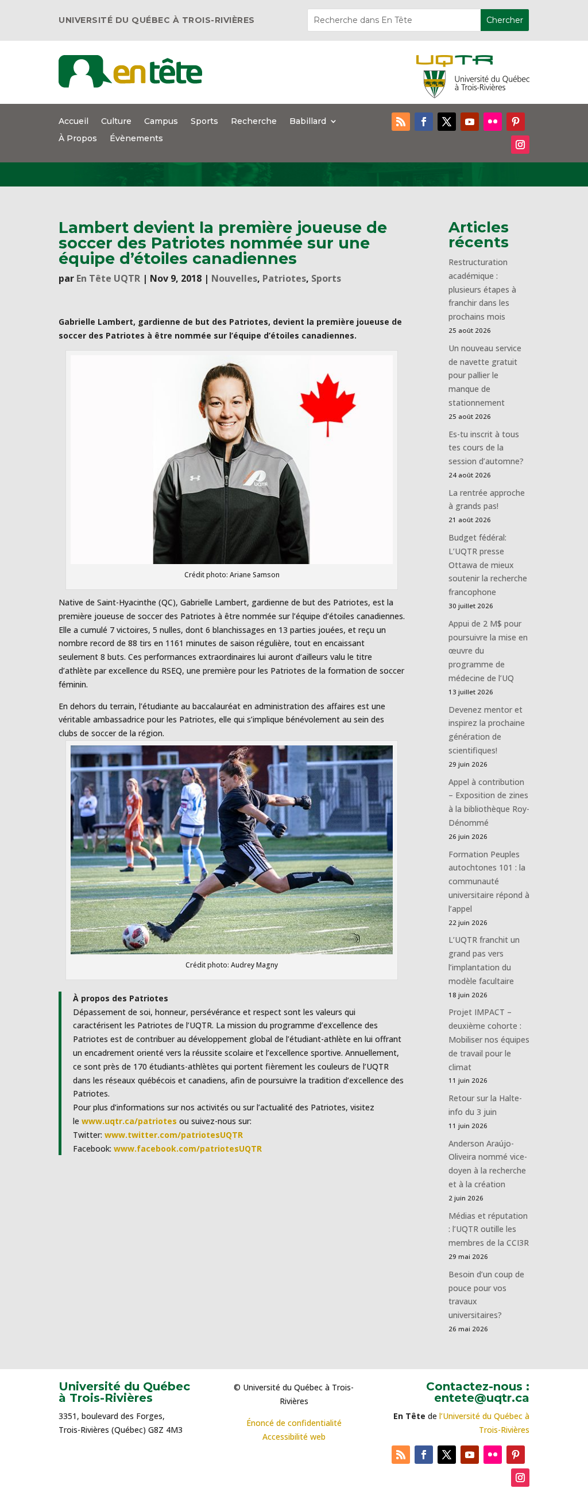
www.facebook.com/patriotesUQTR (188, 1148)
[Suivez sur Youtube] (470, 121)
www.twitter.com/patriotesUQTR (174, 1134)
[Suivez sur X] (447, 121)
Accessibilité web (294, 1436)
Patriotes (284, 278)
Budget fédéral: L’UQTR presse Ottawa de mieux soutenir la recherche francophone (487, 564)
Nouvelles (234, 278)
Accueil (73, 121)
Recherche (254, 121)
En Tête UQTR (108, 278)
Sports (204, 121)
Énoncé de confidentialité (294, 1422)
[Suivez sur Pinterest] (515, 121)
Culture (116, 121)
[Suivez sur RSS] (401, 121)
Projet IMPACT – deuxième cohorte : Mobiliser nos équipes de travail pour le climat (488, 1039)
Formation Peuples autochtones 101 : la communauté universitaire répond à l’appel (488, 881)
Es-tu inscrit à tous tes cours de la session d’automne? (486, 448)
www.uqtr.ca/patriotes (129, 1121)
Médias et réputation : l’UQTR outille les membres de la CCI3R (488, 1229)
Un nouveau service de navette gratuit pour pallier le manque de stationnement (484, 375)
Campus (161, 121)
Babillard (307, 121)
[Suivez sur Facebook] (424, 121)
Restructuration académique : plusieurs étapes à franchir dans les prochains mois (482, 289)
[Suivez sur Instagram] (520, 144)
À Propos (78, 138)
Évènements (136, 138)
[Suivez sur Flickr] (492, 121)
